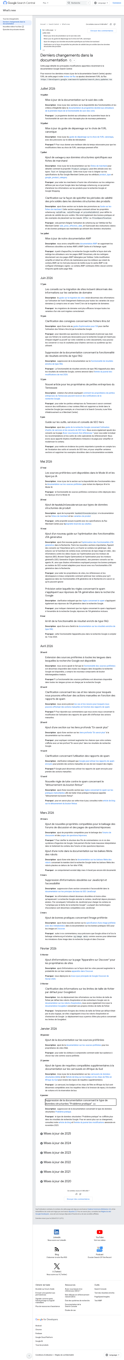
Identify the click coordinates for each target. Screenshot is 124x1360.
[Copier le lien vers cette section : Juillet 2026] (57, 88)
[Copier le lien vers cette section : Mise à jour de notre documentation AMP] (93, 238)
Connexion (117, 3)
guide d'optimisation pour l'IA (85, 326)
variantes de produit (82, 516)
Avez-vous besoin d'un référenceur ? (78, 433)
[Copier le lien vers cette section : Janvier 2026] (59, 1029)
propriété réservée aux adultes (78, 524)
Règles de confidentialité (64, 1355)
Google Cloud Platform (44, 1337)
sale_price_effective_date (71, 226)
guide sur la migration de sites (72, 298)
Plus (44, 3)
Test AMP (98, 1301)
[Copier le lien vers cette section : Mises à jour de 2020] (73, 1181)
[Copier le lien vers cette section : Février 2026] (58, 948)
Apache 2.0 (73, 1211)
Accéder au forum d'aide (44, 1289)
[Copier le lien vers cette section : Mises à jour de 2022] (73, 1162)
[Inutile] (114, 24)
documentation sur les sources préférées (64, 484)
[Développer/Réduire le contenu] (55, 30)
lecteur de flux (70, 76)
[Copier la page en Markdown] (70, 60)
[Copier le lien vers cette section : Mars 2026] (56, 813)
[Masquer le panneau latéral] (29, 1355)
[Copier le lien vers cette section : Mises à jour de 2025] (73, 1133)
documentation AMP (88, 244)
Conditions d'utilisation (44, 1355)
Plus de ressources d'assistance (47, 1306)
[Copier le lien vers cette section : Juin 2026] (55, 278)
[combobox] (78, 3)
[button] (78, 1134)
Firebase (38, 1333)
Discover (61, 929)
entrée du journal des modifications (89, 1122)
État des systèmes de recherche (77, 1301)
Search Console (100, 1289)
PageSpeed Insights (102, 1297)
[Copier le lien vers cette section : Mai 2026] (54, 461)
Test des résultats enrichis (104, 1293)
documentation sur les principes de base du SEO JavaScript (70, 891)
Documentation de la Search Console (73, 1305)
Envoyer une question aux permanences (45, 1294)
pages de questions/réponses (74, 835)
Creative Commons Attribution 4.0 (99, 1209)
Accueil (43, 24)
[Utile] (111, 24)
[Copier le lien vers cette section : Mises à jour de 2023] (73, 1152)
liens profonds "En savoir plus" (93, 732)
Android (38, 1326)
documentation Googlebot (56, 1006)
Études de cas (70, 1310)
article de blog (65, 1122)
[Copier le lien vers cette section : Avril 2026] (55, 646)
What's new (9, 10)
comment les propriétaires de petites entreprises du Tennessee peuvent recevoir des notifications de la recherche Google (80, 396)
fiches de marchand (99, 166)
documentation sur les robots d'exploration (63, 1003)
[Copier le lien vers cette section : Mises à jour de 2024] (73, 1143)
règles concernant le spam (93, 601)
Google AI (39, 1341)
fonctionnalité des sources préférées (99, 666)
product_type (105, 174)
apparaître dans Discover (82, 971)
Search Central (26, 3)
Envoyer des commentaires (102, 31)
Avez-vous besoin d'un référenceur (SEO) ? (73, 1290)
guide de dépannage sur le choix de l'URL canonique (91, 137)
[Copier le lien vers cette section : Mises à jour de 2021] (73, 1172)
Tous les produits (41, 1345)
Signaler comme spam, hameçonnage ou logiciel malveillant (44, 1300)
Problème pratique (63, 1112)
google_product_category (56, 177)
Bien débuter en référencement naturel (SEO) (77, 1296)
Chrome (38, 1330)
